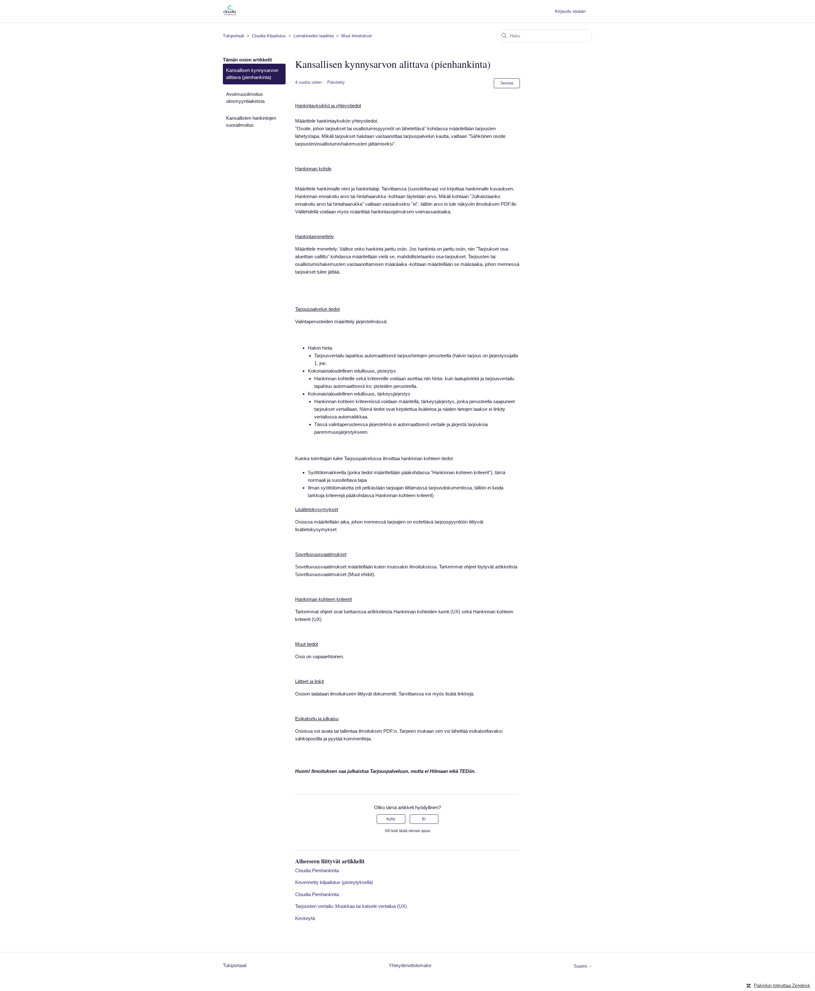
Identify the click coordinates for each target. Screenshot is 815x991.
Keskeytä (305, 918)
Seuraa (506, 83)
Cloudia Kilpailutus (269, 35)
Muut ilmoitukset (356, 35)
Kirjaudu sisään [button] (570, 11)
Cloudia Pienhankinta (317, 870)
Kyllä (390, 819)
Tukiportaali (233, 35)
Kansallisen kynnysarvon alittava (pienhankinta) (252, 74)
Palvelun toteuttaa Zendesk (782, 985)
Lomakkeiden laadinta (314, 35)
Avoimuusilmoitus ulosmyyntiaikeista (245, 97)
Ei (424, 819)
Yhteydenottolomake (410, 965)
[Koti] (230, 14)
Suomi (581, 966)
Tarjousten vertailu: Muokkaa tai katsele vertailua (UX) (351, 906)
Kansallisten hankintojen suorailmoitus (251, 121)
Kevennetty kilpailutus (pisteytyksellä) (334, 882)
